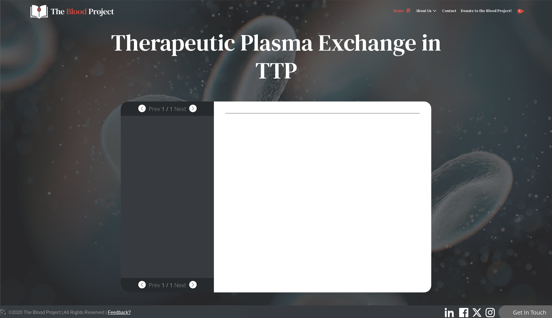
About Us (424, 10)
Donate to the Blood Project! (486, 10)
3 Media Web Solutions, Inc (3, 312)
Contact (449, 10)
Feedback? (119, 312)
